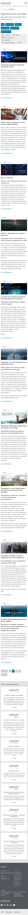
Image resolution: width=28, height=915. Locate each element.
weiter (14, 707)
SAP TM (19, 42)
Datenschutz (9, 912)
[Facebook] (2, 905)
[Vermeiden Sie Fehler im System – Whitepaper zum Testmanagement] (14, 546)
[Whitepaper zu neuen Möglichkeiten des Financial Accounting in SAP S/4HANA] (14, 478)
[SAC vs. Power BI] (14, 168)
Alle (3, 24)
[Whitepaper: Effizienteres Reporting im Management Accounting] (14, 416)
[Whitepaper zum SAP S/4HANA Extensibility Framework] (14, 352)
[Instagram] (11, 905)
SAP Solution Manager (8, 42)
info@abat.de (17, 893)
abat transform (6, 31)
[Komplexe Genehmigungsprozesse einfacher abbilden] (14, 609)
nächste (4, 674)
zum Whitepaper (6, 98)
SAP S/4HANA (6, 40)
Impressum (17, 912)
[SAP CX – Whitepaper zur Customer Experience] (14, 223)
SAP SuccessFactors (8, 37)
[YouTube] (14, 905)
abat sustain (14, 28)
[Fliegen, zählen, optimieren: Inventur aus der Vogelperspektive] (14, 112)
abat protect (5, 28)
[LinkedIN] (7, 905)
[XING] (4, 905)
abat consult (9, 24)
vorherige (4, 671)
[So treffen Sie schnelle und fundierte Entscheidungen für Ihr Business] (14, 287)
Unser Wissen (4, 9)
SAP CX (8, 35)
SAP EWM (16, 35)
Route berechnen (18, 895)
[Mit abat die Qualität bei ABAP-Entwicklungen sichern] (14, 55)
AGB (2, 912)
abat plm (18, 24)
